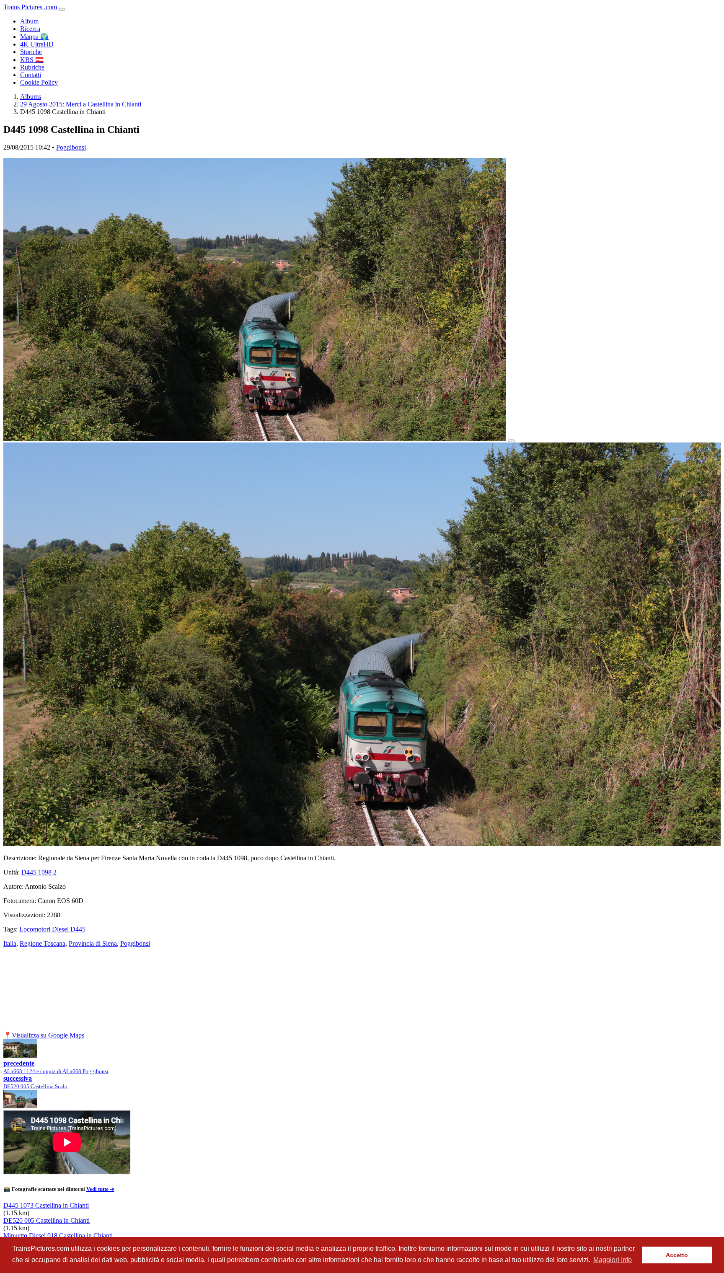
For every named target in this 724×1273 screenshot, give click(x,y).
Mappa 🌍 (34, 36)
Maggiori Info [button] (612, 1259)
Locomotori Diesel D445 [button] (52, 929)
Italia (9, 943)
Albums (30, 96)
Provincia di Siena (93, 943)
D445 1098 (39, 872)
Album (29, 21)
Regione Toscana (42, 943)
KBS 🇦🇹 (32, 59)
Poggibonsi (71, 147)
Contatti (30, 74)
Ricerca (30, 28)
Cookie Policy (39, 82)
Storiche (31, 51)
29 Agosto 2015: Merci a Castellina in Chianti (80, 104)
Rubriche (32, 67)
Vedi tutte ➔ (100, 1189)
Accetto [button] (677, 1255)
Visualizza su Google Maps (48, 1035)
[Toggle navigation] (62, 9)
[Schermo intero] (511, 441)
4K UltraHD (37, 44)
